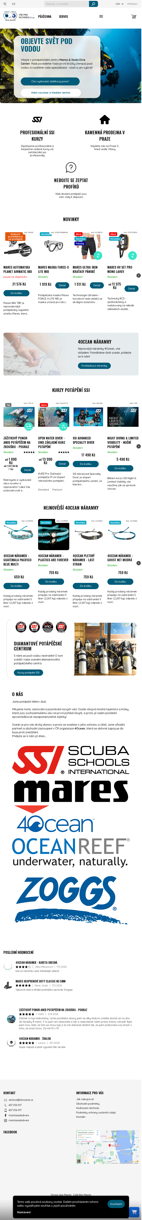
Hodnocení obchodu (87, 1108)
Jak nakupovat (85, 1099)
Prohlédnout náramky (94, 365)
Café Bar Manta (82, 1194)
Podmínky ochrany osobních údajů (96, 1112)
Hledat (93, 4)
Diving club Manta (61, 1194)
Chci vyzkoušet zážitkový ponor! (50, 81)
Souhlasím (116, 1204)
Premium (57, 489)
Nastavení (24, 1212)
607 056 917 (15, 1105)
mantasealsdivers (19, 1115)
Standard (43, 489)
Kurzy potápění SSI (28, 672)
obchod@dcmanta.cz (21, 1099)
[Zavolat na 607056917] (7, 3)
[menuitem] (44, 16)
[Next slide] (138, 275)
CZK (118, 3)
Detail (62, 285)
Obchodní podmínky (88, 1103)
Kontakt (80, 1116)
